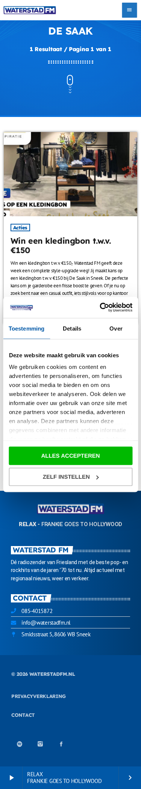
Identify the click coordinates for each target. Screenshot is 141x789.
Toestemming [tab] (26, 328)
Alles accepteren (70, 455)
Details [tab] (72, 328)
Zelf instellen (66, 477)
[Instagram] (40, 744)
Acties (20, 228)
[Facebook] (61, 744)
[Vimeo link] (29, 10)
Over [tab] (115, 328)
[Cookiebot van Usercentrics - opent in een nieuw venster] (100, 308)
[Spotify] (19, 744)
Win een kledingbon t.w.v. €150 (61, 245)
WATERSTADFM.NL (52, 674)
